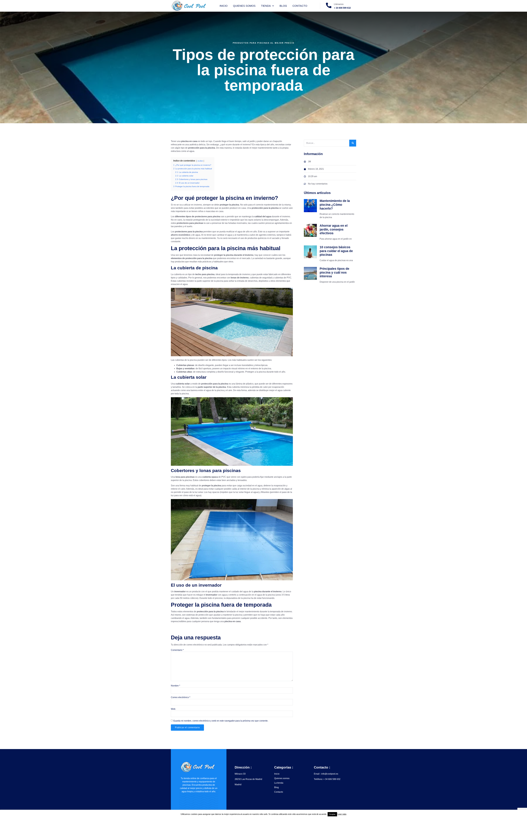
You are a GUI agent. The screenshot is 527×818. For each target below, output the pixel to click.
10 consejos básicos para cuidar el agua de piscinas (336, 250)
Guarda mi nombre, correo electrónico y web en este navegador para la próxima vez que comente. (220, 721)
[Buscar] (352, 143)
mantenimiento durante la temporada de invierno (268, 611)
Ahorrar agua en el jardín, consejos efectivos (333, 229)
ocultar (200, 161)
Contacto (299, 5)
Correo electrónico (180, 697)
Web (173, 709)
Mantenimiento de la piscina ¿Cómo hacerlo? (335, 204)
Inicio (224, 5)
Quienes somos (244, 5)
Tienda (266, 5)
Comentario (177, 650)
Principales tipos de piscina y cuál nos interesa (334, 272)
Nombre (175, 685)
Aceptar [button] (332, 814)
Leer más (342, 814)
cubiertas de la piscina (186, 360)
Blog (283, 5)
